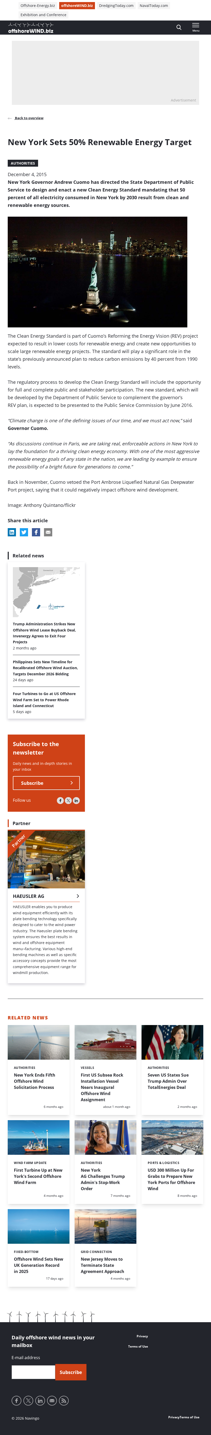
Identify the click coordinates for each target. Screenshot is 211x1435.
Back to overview (28, 118)
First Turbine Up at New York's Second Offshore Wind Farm (38, 1176)
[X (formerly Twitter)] (68, 800)
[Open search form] (179, 28)
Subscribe (32, 783)
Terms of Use (138, 1346)
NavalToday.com (154, 5)
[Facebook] (60, 800)
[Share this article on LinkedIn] (12, 532)
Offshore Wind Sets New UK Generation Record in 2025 (38, 1265)
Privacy (142, 1336)
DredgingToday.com (116, 5)
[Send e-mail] (52, 1401)
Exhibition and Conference (43, 14)
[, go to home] (31, 28)
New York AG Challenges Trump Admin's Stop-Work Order (103, 1179)
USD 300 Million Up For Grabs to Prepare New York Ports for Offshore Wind (171, 1179)
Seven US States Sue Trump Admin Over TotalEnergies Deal (168, 1081)
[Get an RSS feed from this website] (64, 1401)
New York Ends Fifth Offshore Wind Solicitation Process (34, 1081)
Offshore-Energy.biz (38, 5)
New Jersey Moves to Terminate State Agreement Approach (102, 1265)
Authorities (23, 163)
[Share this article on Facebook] (36, 532)
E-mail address (26, 1357)
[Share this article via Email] (48, 532)
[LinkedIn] (76, 800)
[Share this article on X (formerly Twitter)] (24, 532)
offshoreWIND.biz (77, 5)
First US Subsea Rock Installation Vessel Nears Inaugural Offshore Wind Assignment (102, 1087)
